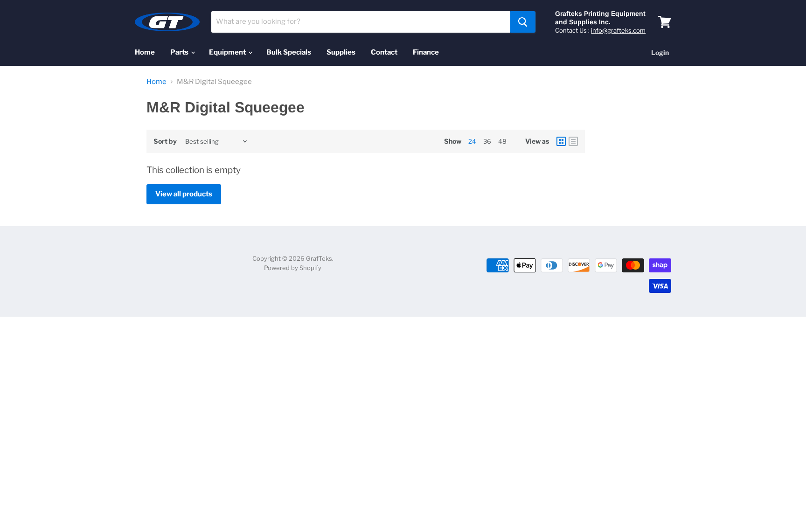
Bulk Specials (288, 52)
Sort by (165, 141)
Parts (180, 52)
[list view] (573, 141)
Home (145, 52)
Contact (384, 52)
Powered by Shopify (292, 267)
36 (487, 141)
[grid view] (561, 141)
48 (502, 141)
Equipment (228, 52)
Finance (426, 52)
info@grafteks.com (618, 30)
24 (472, 141)
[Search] (522, 22)
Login (660, 52)
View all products (183, 194)
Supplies (341, 52)
